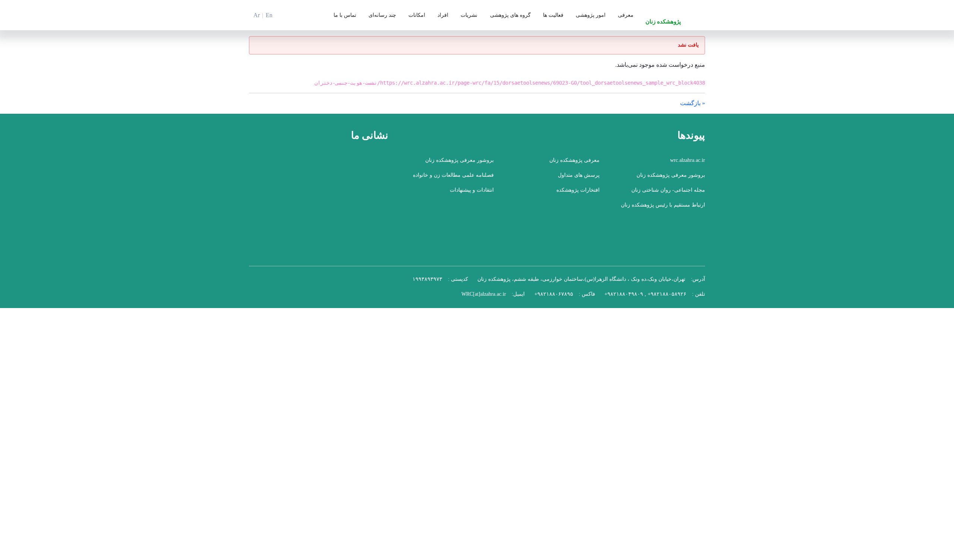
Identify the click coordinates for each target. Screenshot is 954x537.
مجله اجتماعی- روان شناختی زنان (668, 193)
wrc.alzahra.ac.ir (687, 163)
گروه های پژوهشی (510, 16)
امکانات (416, 16)
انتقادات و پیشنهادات (472, 193)
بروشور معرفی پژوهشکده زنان (459, 163)
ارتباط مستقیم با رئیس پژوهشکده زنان (663, 208)
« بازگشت (692, 106)
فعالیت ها (553, 16)
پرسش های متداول (579, 178)
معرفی (626, 16)
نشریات (469, 16)
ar (256, 16)
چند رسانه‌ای (382, 16)
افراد (442, 16)
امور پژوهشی (591, 16)
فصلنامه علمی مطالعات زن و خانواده (453, 178)
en (269, 16)
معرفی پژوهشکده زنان (574, 163)
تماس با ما (345, 16)
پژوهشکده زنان (663, 23)
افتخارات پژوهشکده (578, 193)
